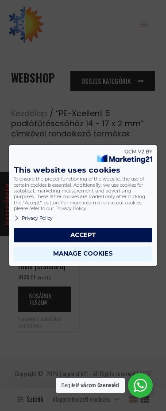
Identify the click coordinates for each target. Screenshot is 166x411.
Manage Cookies (83, 253)
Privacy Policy (37, 218)
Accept (83, 234)
